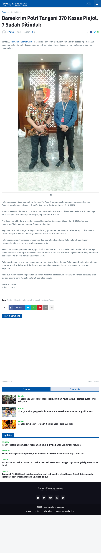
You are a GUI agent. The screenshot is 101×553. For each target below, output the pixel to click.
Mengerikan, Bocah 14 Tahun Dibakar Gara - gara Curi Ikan (45, 424)
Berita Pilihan (16, 12)
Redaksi (37, 511)
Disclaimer (48, 511)
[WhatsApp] (98, 32)
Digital (29, 300)
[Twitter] (95, 32)
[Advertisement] (50, 533)
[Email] (45, 307)
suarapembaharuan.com (21, 42)
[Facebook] (91, 32)
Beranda (5, 12)
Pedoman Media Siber (65, 511)
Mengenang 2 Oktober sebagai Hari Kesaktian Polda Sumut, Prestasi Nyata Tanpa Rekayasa (57, 400)
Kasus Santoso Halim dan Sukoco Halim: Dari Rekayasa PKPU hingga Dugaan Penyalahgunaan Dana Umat (50, 463)
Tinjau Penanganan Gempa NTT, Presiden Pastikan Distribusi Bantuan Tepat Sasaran (43, 453)
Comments (75, 389)
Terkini (52, 300)
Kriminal (36, 300)
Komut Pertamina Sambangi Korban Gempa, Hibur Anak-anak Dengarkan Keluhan (41, 445)
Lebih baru (7, 381)
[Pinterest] (39, 307)
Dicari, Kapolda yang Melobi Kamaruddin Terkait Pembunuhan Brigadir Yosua (55, 411)
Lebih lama (93, 381)
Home (28, 511)
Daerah (22, 300)
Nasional (44, 300)
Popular (26, 389)
